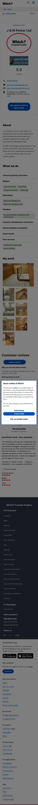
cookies (15, 388)
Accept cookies (19, 414)
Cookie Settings (19, 410)
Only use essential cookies (19, 419)
